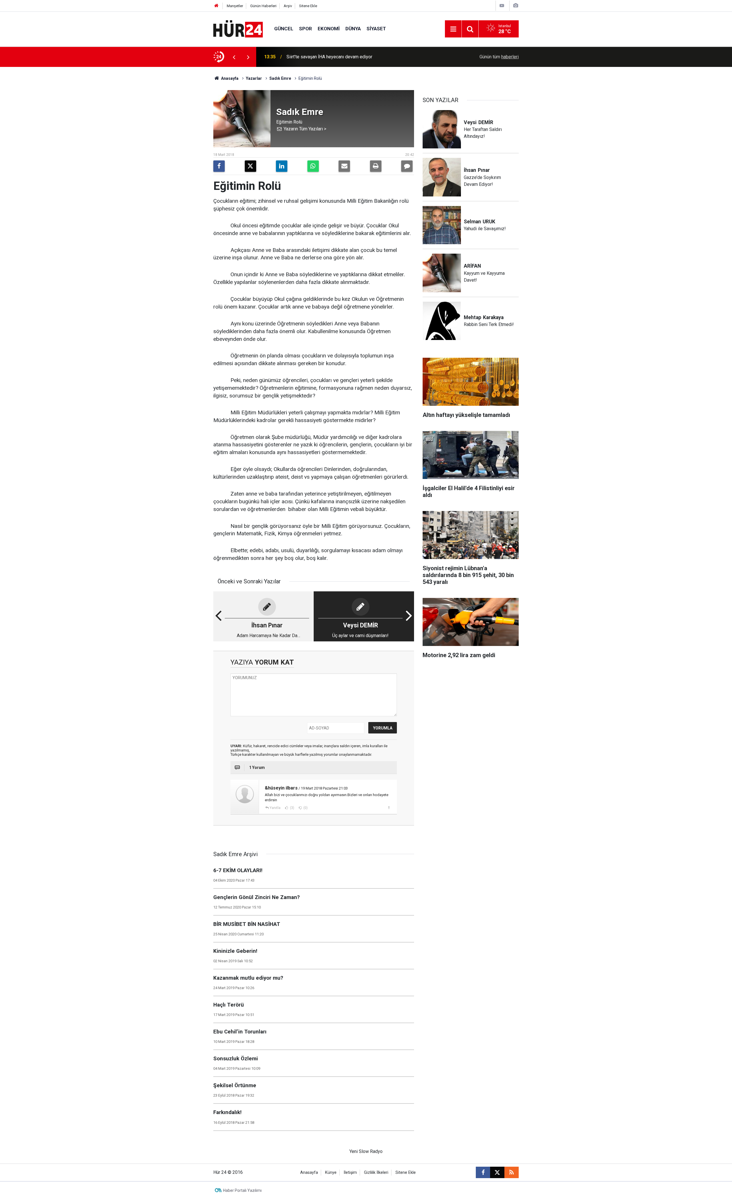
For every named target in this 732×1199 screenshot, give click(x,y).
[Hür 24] (238, 28)
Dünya (353, 28)
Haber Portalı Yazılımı (242, 1190)
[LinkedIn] (281, 166)
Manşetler (235, 6)
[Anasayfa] (216, 6)
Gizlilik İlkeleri (376, 1172)
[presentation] (234, 56)
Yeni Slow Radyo (366, 1151)
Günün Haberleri (263, 6)
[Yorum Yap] (407, 166)
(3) (291, 808)
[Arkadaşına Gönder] (344, 166)
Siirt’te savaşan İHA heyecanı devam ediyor (329, 56)
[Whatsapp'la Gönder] (313, 166)
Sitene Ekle (308, 6)
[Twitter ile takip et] (497, 1172)
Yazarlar (254, 78)
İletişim (350, 1172)
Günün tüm (499, 56)
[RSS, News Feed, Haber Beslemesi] (511, 1172)
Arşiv (288, 6)
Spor (305, 28)
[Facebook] (219, 166)
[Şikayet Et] (388, 807)
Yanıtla (275, 808)
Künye (331, 1172)
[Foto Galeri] (515, 5)
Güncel (283, 28)
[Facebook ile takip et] (483, 1172)
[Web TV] (502, 5)
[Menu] (453, 29)
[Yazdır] (375, 166)
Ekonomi (329, 28)
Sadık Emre (280, 78)
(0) (305, 808)
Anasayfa (229, 78)
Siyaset (376, 28)
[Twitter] (250, 166)
